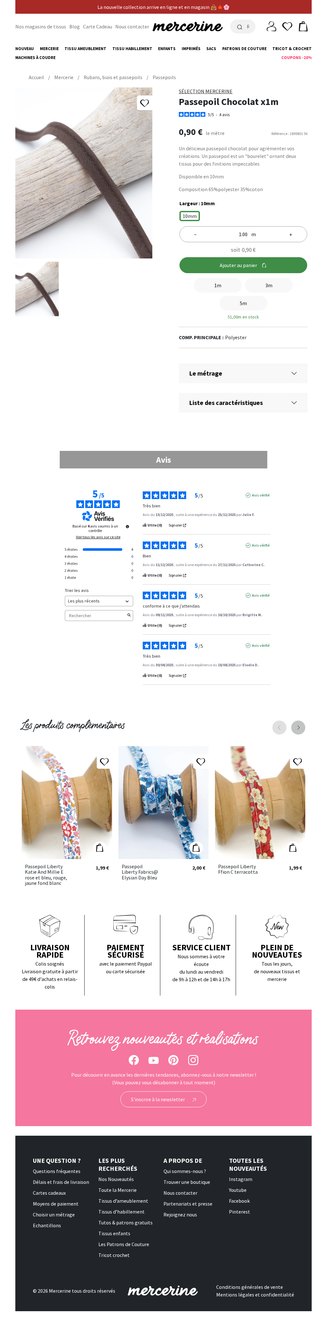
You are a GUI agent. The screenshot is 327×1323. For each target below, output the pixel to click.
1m (217, 285)
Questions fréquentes (56, 1171)
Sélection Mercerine (205, 91)
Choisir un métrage (54, 1214)
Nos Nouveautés (116, 1179)
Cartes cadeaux (49, 1193)
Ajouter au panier (238, 265)
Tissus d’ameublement (123, 1201)
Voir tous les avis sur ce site (98, 537)
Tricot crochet (114, 1255)
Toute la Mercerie (117, 1190)
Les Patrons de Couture (123, 1244)
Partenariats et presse (188, 1203)
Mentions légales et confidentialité (255, 1294)
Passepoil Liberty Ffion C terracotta (238, 869)
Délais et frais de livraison (61, 1182)
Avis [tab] (163, 459)
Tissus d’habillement (121, 1211)
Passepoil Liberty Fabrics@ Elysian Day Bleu (140, 872)
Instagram (240, 1179)
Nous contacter (132, 26)
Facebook (239, 1201)
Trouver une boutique (187, 1182)
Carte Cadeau (97, 26)
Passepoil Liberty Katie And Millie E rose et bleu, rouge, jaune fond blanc (46, 875)
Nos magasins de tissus (40, 26)
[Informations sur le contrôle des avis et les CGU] (127, 526)
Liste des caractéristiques (226, 403)
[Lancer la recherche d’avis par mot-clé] (129, 615)
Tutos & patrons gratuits (125, 1222)
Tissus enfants (114, 1233)
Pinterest (239, 1211)
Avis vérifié (261, 495)
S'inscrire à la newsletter (158, 1099)
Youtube (238, 1190)
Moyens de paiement (56, 1203)
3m (268, 285)
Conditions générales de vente (249, 1287)
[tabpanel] (163, 587)
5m (243, 303)
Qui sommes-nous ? (185, 1171)
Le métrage (205, 373)
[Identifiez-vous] (271, 26)
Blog (74, 26)
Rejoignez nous (180, 1214)
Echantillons (47, 1225)
